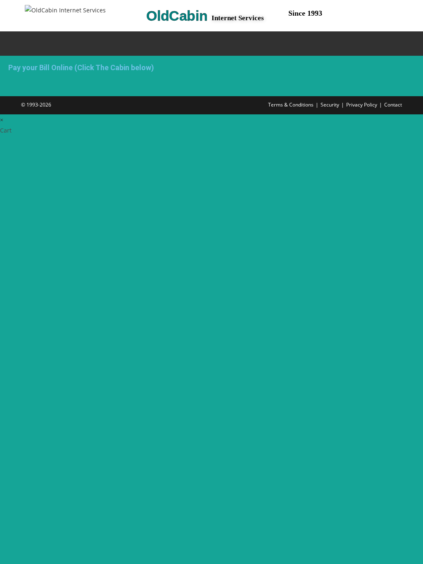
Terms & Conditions (291, 104)
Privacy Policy (361, 104)
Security (330, 104)
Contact (393, 104)
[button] (169, 44)
